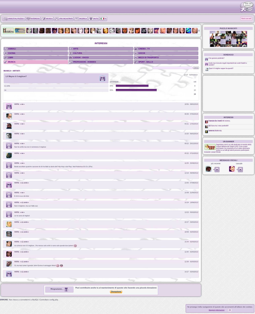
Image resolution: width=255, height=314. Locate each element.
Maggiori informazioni (216, 310)
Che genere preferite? (216, 58)
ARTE (75, 49)
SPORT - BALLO (145, 62)
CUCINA (11, 53)
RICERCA (83, 19)
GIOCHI (141, 53)
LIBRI (10, 57)
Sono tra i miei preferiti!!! (219, 126)
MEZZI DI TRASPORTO (148, 57)
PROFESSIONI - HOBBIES (84, 62)
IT (105, 19)
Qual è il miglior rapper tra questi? (221, 68)
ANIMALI (12, 49)
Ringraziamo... (57, 289)
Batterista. (218, 131)
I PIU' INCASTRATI (66, 19)
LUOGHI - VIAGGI (81, 57)
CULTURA (77, 53)
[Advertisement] (228, 93)
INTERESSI (35, 19)
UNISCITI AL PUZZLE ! (16, 19)
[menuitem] (13, 18)
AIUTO (95, 19)
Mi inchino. (226, 121)
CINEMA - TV (144, 49)
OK (230, 310)
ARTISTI (16, 71)
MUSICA (49, 19)
